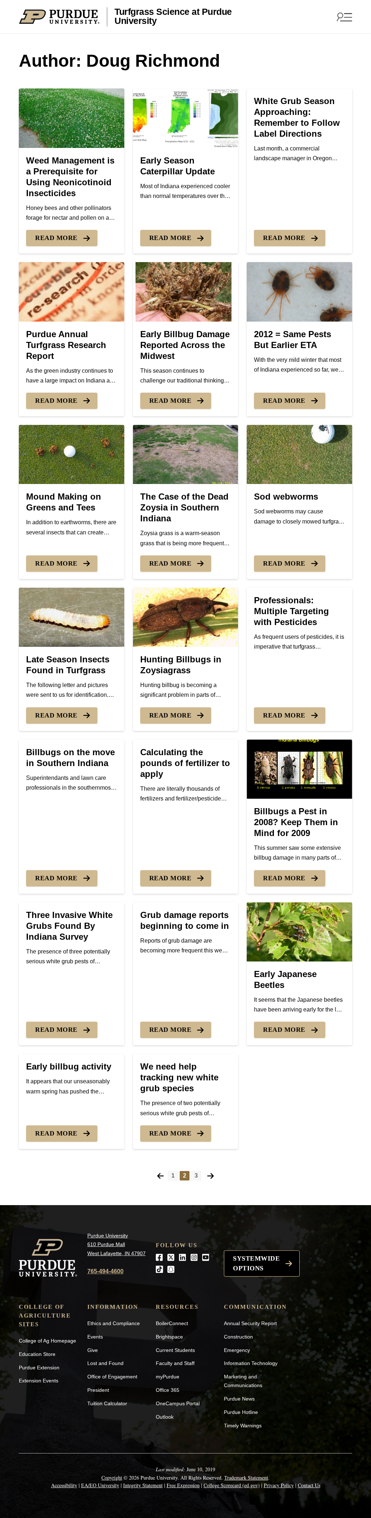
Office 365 (167, 1390)
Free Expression (183, 1485)
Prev (160, 1176)
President (98, 1390)
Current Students (175, 1350)
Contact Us (309, 1485)
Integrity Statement (143, 1485)
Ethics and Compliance (113, 1323)
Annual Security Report (250, 1323)
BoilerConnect (172, 1323)
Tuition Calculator (107, 1403)
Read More (56, 237)
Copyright (111, 1477)
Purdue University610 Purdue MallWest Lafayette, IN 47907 (116, 1244)
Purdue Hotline (241, 1412)
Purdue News (239, 1399)
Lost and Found (105, 1363)
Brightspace (169, 1337)
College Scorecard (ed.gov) (232, 1485)
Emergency (237, 1350)
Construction (238, 1337)
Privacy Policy (279, 1485)
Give (92, 1350)
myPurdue (167, 1377)
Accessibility (64, 1485)
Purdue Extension (39, 1367)
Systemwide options (256, 1263)
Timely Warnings (243, 1425)
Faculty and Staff (175, 1363)
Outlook (165, 1417)
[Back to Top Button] (335, 1512)
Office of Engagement (112, 1377)
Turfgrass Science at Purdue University (173, 16)
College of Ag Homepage (47, 1341)
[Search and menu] (343, 16)
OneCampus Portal (178, 1403)
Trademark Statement (246, 1477)
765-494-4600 (105, 1271)
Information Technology (251, 1363)
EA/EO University (100, 1485)
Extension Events (38, 1380)
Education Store (37, 1354)
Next (210, 1176)
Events (95, 1337)
